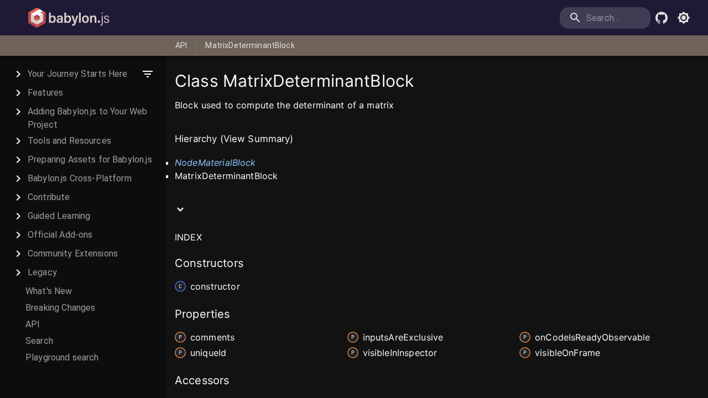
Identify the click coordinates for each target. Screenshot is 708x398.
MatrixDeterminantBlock (249, 45)
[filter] (147, 74)
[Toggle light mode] (684, 18)
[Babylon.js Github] (661, 18)
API (181, 45)
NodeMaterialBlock (215, 162)
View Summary (256, 138)
